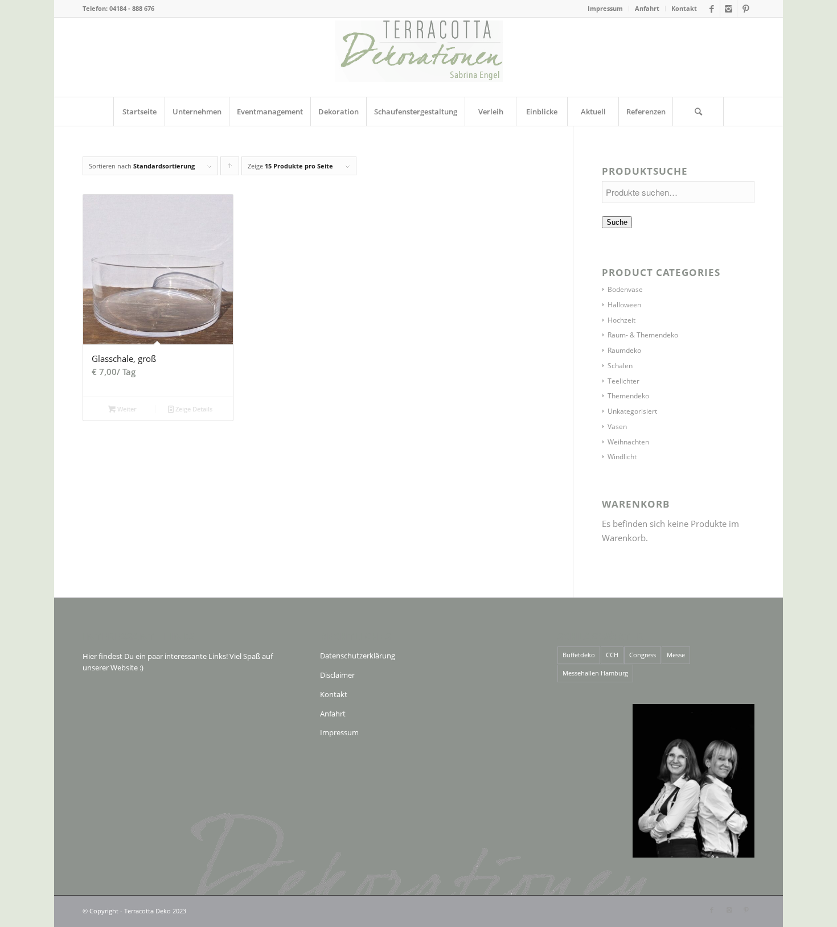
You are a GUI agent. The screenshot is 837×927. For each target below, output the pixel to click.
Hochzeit (621, 320)
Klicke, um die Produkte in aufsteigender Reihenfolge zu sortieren (230, 168)
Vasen (617, 426)
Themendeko (628, 396)
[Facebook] (711, 8)
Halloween (624, 305)
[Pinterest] (745, 8)
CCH (612, 654)
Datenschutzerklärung (357, 655)
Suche (616, 222)
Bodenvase (625, 289)
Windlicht (622, 457)
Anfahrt (647, 8)
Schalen (620, 365)
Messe (676, 654)
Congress (642, 654)
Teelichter (623, 381)
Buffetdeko (579, 654)
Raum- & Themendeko (643, 335)
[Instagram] (728, 8)
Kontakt (684, 8)
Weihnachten (628, 442)
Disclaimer (337, 675)
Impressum (605, 8)
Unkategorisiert (632, 411)
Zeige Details (193, 409)
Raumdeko (624, 350)
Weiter (126, 409)
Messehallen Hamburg (595, 673)
